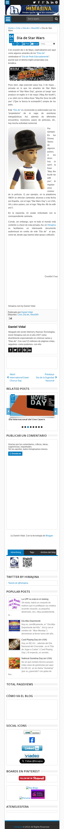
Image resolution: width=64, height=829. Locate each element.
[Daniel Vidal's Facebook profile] (32, 742)
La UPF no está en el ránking (35, 599)
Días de (40, 53)
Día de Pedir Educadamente (35, 56)
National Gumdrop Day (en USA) (37, 658)
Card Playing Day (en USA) (34, 639)
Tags (32, 552)
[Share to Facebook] (11, 414)
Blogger (49, 535)
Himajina (51, 225)
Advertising (16, 552)
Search (56, 18)
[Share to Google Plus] (19, 414)
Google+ (43, 2)
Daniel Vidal (27, 312)
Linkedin (52, 2)
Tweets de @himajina (18, 583)
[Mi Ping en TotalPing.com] (38, 798)
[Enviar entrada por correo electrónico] (10, 319)
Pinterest (56, 2)
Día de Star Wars (31, 38)
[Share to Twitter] (15, 414)
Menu (7, 2)
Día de (17, 110)
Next (8, 411)
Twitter (34, 2)
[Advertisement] (35, 362)
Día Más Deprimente (31, 621)
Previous (55, 411)
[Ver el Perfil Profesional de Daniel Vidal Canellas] (32, 757)
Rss (47, 2)
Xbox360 (34, 314)
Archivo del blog (48, 552)
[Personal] (25, 798)
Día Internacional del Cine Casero (27, 419)
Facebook (39, 2)
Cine (20, 314)
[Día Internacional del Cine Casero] (32, 405)
